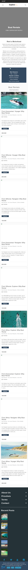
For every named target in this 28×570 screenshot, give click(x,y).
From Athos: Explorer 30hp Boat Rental (13, 331)
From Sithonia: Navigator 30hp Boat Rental (14, 200)
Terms (4, 500)
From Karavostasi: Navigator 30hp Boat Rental (13, 243)
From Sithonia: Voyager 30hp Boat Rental (13, 156)
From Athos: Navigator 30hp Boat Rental (13, 418)
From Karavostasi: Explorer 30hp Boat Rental (13, 375)
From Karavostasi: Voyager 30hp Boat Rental (13, 112)
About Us (6, 493)
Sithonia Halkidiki (20, 158)
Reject (12, 567)
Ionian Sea (19, 115)
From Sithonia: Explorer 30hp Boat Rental (13, 287)
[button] (14, 492)
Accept (8, 567)
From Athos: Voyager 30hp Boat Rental (13, 462)
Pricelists (6, 496)
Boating (12, 30)
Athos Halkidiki (20, 333)
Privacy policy (18, 567)
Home (7, 30)
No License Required (12, 115)
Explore (5, 128)
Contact (5, 503)
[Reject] (26, 565)
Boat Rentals (4, 115)
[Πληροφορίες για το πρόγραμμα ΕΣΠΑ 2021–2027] (3, 567)
